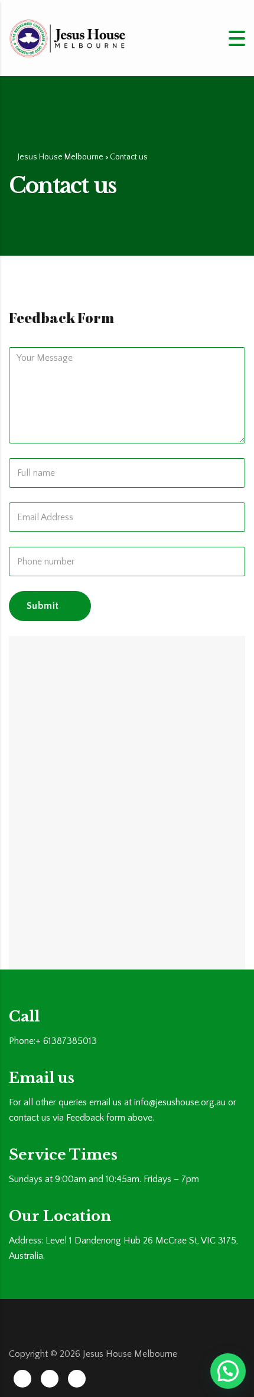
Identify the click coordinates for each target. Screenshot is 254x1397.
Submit (42, 605)
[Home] (68, 37)
